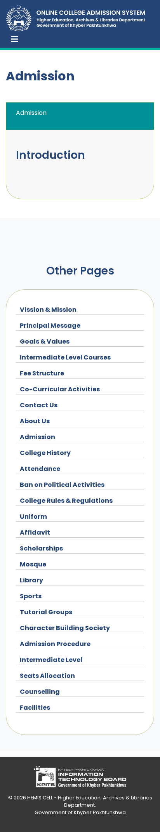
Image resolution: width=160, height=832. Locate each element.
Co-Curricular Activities (60, 389)
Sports (31, 596)
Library (31, 580)
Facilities (35, 707)
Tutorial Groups (46, 612)
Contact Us (38, 405)
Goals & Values (45, 341)
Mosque (33, 564)
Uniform (33, 516)
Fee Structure (42, 373)
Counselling (40, 691)
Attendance (40, 468)
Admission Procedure (55, 643)
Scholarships (41, 548)
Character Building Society (65, 628)
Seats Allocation (47, 675)
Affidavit (35, 532)
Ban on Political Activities (62, 484)
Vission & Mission (48, 309)
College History (45, 452)
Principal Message (50, 325)
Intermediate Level (51, 659)
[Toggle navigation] (14, 39)
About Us (35, 421)
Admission (37, 437)
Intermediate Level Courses (65, 357)
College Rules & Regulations (66, 500)
